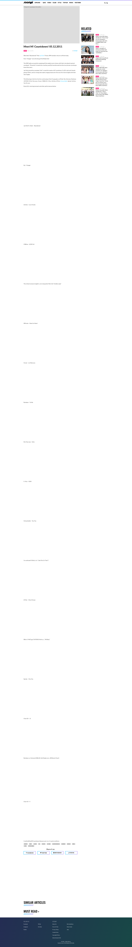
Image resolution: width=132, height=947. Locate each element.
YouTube (40, 926)
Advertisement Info (56, 937)
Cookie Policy (55, 932)
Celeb (54, 2)
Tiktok (72, 852)
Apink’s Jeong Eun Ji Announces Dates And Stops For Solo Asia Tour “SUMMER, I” (102, 50)
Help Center (69, 926)
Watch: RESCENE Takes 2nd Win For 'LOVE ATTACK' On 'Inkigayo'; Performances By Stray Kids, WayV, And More (101, 70)
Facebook (30, 853)
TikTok (39, 924)
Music (71, 2)
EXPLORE (37, 2)
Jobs (68, 929)
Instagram (58, 852)
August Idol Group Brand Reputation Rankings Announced (102, 59)
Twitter (44, 853)
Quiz (44, 2)
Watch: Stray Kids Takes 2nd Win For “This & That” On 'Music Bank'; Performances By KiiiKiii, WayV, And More (102, 93)
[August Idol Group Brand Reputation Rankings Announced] (87, 59)
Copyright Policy (56, 935)
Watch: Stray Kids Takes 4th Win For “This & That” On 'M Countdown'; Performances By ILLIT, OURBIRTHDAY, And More (102, 40)
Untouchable (63, 81)
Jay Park (42, 55)
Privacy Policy (55, 929)
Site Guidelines (70, 924)
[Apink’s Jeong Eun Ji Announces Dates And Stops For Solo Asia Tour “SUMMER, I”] (87, 50)
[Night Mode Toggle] (107, 3)
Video (49, 2)
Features (78, 2)
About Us (54, 924)
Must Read (30, 911)
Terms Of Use (55, 926)
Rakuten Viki (68, 943)
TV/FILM (65, 2)
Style (59, 2)
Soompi (75, 50)
